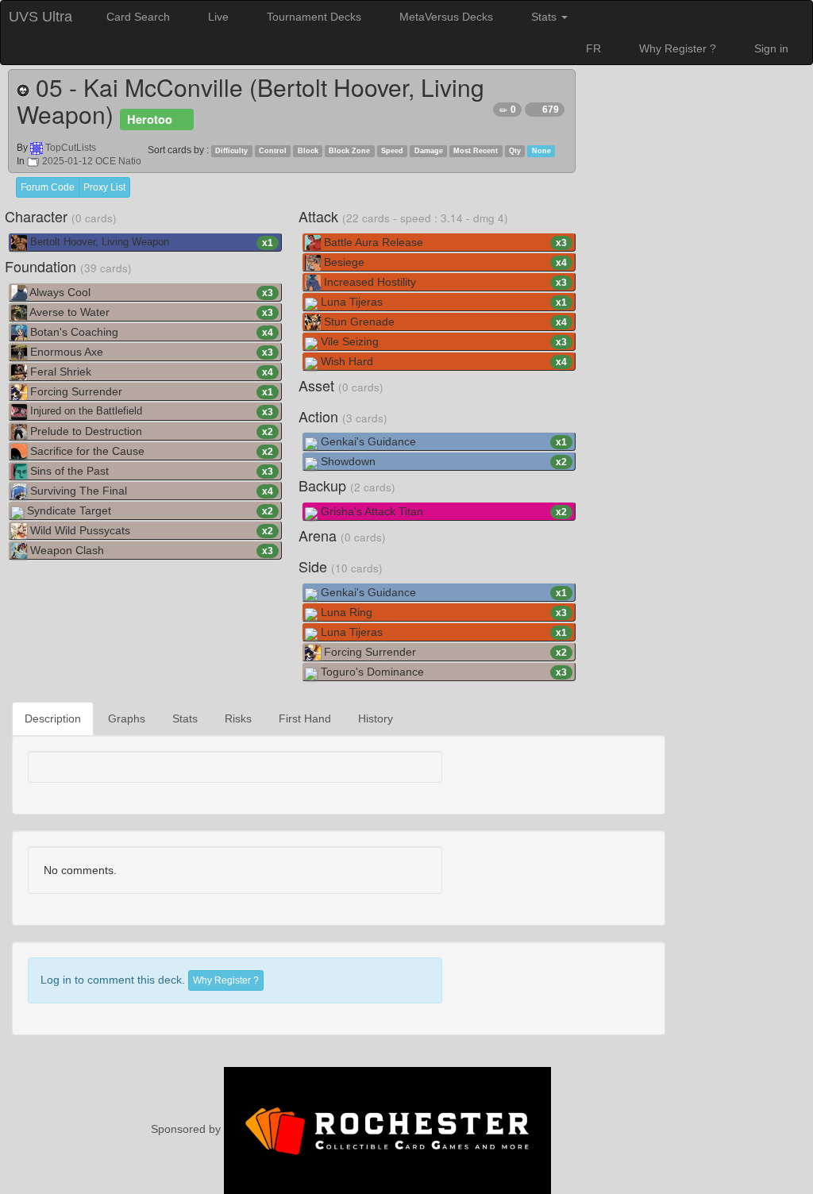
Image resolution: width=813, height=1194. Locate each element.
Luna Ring (442, 612)
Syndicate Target (148, 510)
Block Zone (349, 151)
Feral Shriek (150, 371)
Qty (515, 151)
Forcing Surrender (150, 391)
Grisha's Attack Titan (442, 511)
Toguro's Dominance (442, 671)
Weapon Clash (150, 550)
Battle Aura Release (444, 242)
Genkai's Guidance (442, 441)
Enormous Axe (150, 351)
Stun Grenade (444, 321)
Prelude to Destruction (150, 431)
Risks (238, 718)
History (375, 718)
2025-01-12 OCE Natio (90, 161)
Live (217, 16)
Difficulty (231, 151)
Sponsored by (187, 1129)
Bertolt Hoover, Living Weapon (150, 242)
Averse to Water (150, 312)
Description (53, 718)
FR (593, 48)
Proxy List (104, 187)
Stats (544, 16)
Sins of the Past (150, 470)
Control (273, 151)
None (541, 151)
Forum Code (48, 187)
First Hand (305, 718)
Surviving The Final (150, 490)
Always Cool (150, 292)
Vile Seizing (442, 341)
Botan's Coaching (150, 331)
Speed (392, 151)
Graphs (126, 718)
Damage (428, 151)
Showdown (442, 461)
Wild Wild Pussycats (150, 530)
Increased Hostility (444, 281)
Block (308, 151)
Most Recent (475, 151)
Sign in (769, 48)
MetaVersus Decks (444, 16)
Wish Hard (442, 361)
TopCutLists (70, 147)
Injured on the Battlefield (150, 412)
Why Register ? (676, 48)
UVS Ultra (40, 17)
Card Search (136, 16)
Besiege (444, 262)
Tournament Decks (312, 16)
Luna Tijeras (442, 301)
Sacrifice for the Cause (150, 451)
